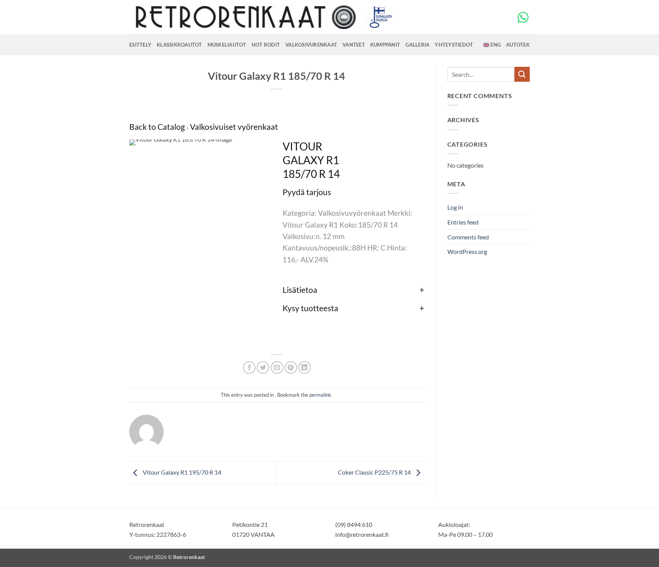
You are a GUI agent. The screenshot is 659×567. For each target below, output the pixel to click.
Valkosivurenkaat (311, 45)
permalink (320, 395)
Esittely (140, 45)
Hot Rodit (266, 45)
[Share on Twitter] (263, 367)
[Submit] (522, 74)
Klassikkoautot (179, 45)
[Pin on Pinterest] (290, 367)
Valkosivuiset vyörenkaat (234, 126)
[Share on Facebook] (249, 367)
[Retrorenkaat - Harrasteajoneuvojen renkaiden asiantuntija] (262, 17)
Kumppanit (385, 45)
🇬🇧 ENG (492, 45)
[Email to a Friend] (277, 367)
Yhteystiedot (454, 45)
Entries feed (463, 222)
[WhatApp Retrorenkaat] (523, 16)
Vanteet (353, 45)
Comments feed (468, 237)
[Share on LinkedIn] (304, 367)
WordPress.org (467, 251)
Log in (455, 207)
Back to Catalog (157, 126)
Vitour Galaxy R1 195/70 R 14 (181, 472)
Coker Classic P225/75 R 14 (375, 472)
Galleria (417, 45)
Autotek (518, 45)
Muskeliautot (226, 45)
